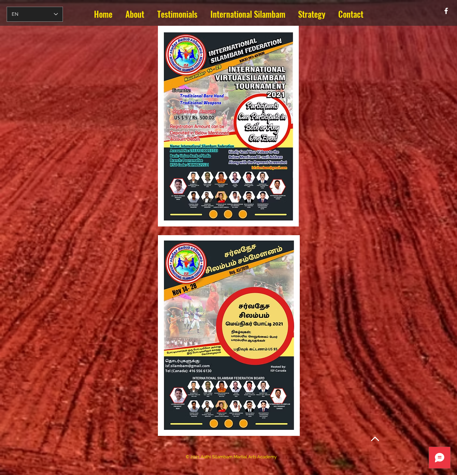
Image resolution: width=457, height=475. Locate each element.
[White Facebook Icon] (446, 11)
